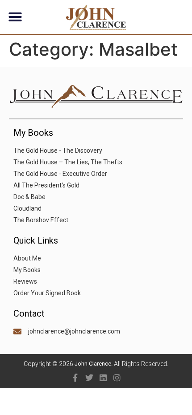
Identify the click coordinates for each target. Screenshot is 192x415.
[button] (15, 17)
